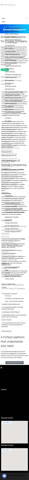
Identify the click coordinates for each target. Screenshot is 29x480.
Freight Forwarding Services (13, 66)
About (3, 21)
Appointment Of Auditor (12, 217)
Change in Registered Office (13, 231)
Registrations (5, 264)
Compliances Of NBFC (11, 206)
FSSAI (6, 270)
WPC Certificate (9, 80)
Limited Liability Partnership (13, 28)
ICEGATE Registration (11, 77)
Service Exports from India (12, 95)
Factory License (9, 279)
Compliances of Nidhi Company (13, 209)
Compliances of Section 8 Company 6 (14, 213)
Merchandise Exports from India (14, 92)
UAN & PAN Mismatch (11, 103)
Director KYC (8, 220)
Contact (4, 287)
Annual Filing (8, 195)
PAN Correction (9, 109)
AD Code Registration (11, 63)
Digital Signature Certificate (13, 98)
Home (3, 18)
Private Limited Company (12, 31)
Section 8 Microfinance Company (14, 57)
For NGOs (7, 273)
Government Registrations (12, 267)
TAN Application (9, 106)
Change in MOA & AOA (11, 223)
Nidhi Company (9, 48)
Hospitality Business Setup (12, 276)
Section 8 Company (10, 51)
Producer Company (10, 37)
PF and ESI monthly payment (13, 112)
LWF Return (8, 118)
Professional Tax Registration (13, 74)
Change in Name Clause (11, 228)
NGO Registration (10, 45)
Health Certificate (10, 71)
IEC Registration (9, 83)
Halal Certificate (9, 69)
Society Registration (10, 60)
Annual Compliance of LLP (12, 203)
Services (4, 25)
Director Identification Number (13, 100)
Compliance (5, 192)
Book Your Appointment (8, 284)
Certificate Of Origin (10, 86)
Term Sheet (8, 121)
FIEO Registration (10, 89)
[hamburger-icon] (26, 18)
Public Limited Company (12, 34)
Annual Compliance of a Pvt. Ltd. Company (13, 199)
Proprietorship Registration (12, 54)
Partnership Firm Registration (13, 40)
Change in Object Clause (12, 226)
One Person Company (11, 42)
